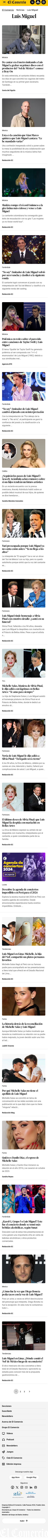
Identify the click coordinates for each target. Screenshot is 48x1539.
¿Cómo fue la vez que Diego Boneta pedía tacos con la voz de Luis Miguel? (22, 1292)
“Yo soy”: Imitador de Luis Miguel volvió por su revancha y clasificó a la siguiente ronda (23, 275)
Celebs (4, 471)
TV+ (3, 681)
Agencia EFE (7, 364)
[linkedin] (31, 1487)
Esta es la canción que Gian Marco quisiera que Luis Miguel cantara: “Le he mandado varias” (22, 138)
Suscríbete (7, 1411)
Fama (4, 1019)
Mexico (5, 130)
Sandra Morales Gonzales (12, 501)
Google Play (31, 1477)
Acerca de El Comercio (12, 1422)
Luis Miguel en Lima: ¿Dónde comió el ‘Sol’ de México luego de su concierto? (22, 1359)
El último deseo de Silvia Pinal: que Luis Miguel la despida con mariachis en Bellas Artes (23, 822)
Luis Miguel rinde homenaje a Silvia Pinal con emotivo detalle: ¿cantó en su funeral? (23, 619)
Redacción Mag (8, 1113)
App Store (16, 1477)
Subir (22, 1521)
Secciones (6, 1406)
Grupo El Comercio (10, 1427)
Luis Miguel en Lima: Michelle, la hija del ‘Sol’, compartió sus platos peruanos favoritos (23, 957)
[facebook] (12, 1487)
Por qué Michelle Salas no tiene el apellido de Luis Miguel (20, 1092)
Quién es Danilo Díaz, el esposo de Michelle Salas (20, 1159)
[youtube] (26, 1487)
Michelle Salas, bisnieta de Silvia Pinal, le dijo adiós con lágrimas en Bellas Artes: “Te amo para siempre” (22, 689)
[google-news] (35, 1487)
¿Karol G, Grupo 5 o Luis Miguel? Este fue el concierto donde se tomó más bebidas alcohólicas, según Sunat (22, 1224)
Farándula (6, 267)
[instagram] (21, 1487)
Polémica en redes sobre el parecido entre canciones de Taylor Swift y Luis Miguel (22, 342)
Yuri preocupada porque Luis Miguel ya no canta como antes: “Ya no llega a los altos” (23, 549)
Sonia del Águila (8, 90)
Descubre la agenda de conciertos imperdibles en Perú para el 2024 (20, 890)
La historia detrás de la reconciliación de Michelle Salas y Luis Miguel (22, 1025)
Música (5, 57)
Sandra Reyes (7, 1177)
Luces (4, 885)
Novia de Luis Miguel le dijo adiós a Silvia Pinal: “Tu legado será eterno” (21, 757)
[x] (17, 1487)
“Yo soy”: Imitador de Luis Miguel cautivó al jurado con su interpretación (23, 410)
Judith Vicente (8, 1046)
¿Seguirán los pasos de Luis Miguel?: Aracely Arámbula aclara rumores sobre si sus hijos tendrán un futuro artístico (23, 479)
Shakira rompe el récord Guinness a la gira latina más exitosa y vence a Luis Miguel (22, 208)
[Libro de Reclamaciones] (31, 1494)
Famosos (5, 541)
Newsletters (7, 1416)
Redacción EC (7, 160)
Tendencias (6, 949)
